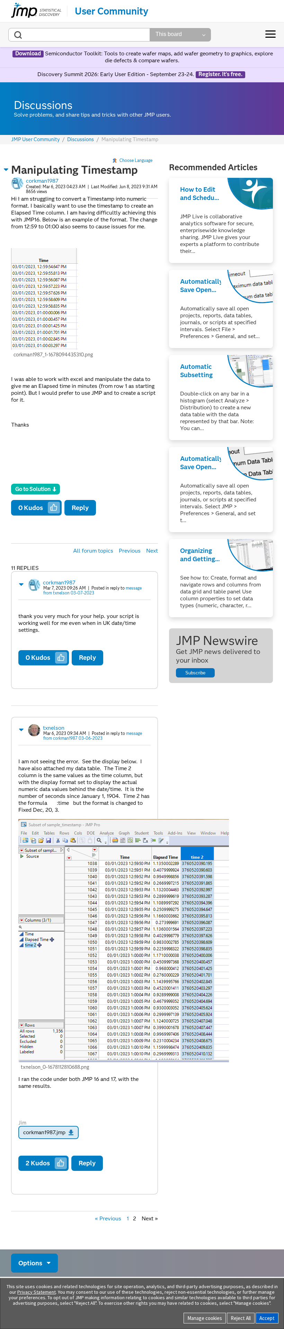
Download (28, 54)
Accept (267, 1318)
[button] (6, 169)
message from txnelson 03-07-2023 (92, 590)
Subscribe (195, 672)
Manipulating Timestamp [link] (129, 139)
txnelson (53, 728)
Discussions (80, 140)
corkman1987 (42, 180)
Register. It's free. (220, 74)
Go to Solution (33, 489)
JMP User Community (35, 140)
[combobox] (79, 35)
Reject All (241, 1318)
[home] (36, 11)
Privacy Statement (36, 1292)
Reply (80, 508)
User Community (111, 11)
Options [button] (30, 1263)
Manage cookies (204, 1318)
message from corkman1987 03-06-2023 (92, 736)
